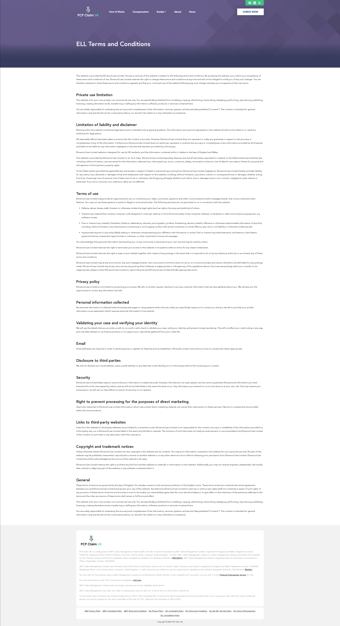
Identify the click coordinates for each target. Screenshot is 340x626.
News (192, 12)
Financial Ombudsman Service (233, 575)
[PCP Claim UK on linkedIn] (254, 3)
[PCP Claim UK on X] (259, 3)
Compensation (141, 12)
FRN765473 (177, 558)
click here (137, 580)
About (177, 12)
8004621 (248, 570)
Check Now (250, 11)
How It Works (117, 12)
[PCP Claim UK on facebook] (249, 3)
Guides (160, 12)
